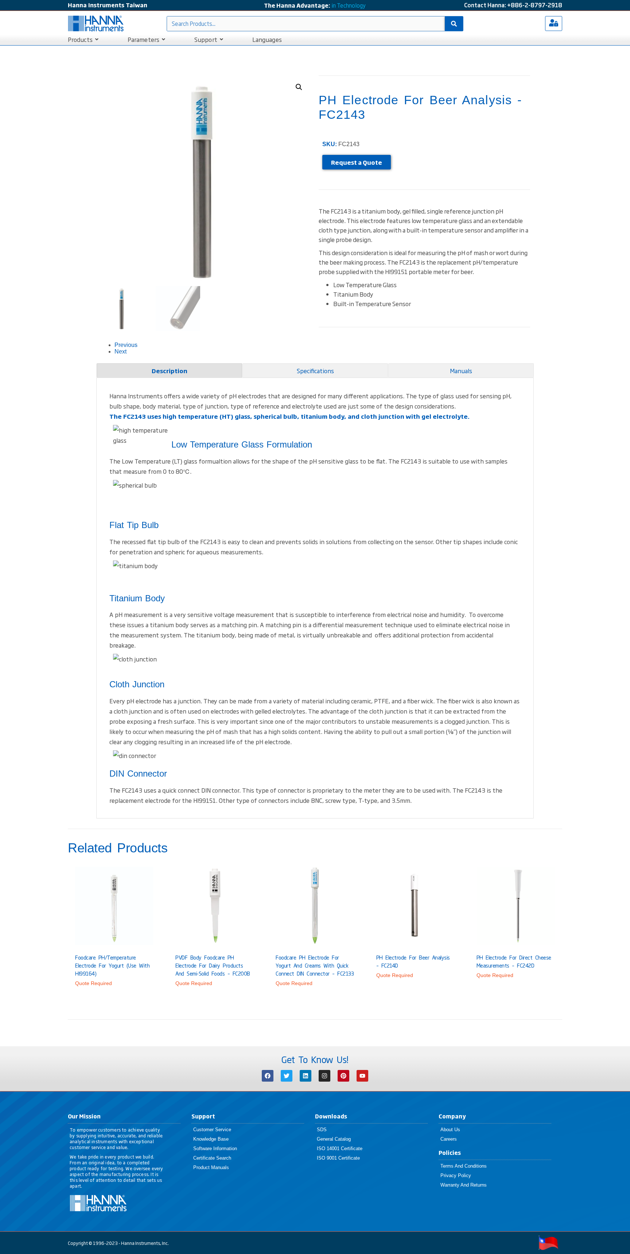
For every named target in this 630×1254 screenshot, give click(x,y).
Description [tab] (169, 371)
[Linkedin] (305, 1076)
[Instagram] (324, 1076)
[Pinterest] (343, 1076)
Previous (125, 345)
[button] (299, 87)
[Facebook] (267, 1076)
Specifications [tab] (315, 371)
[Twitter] (286, 1076)
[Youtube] (362, 1076)
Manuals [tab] (461, 371)
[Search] (454, 23)
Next (120, 351)
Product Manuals (211, 1167)
